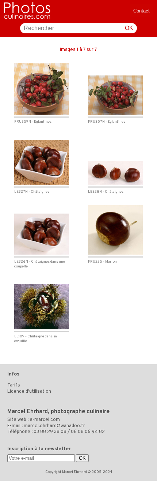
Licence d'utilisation (29, 392)
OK (129, 28)
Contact (141, 11)
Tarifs (13, 385)
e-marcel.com (45, 420)
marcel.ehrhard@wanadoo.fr (54, 426)
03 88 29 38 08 (50, 432)
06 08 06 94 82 (88, 432)
